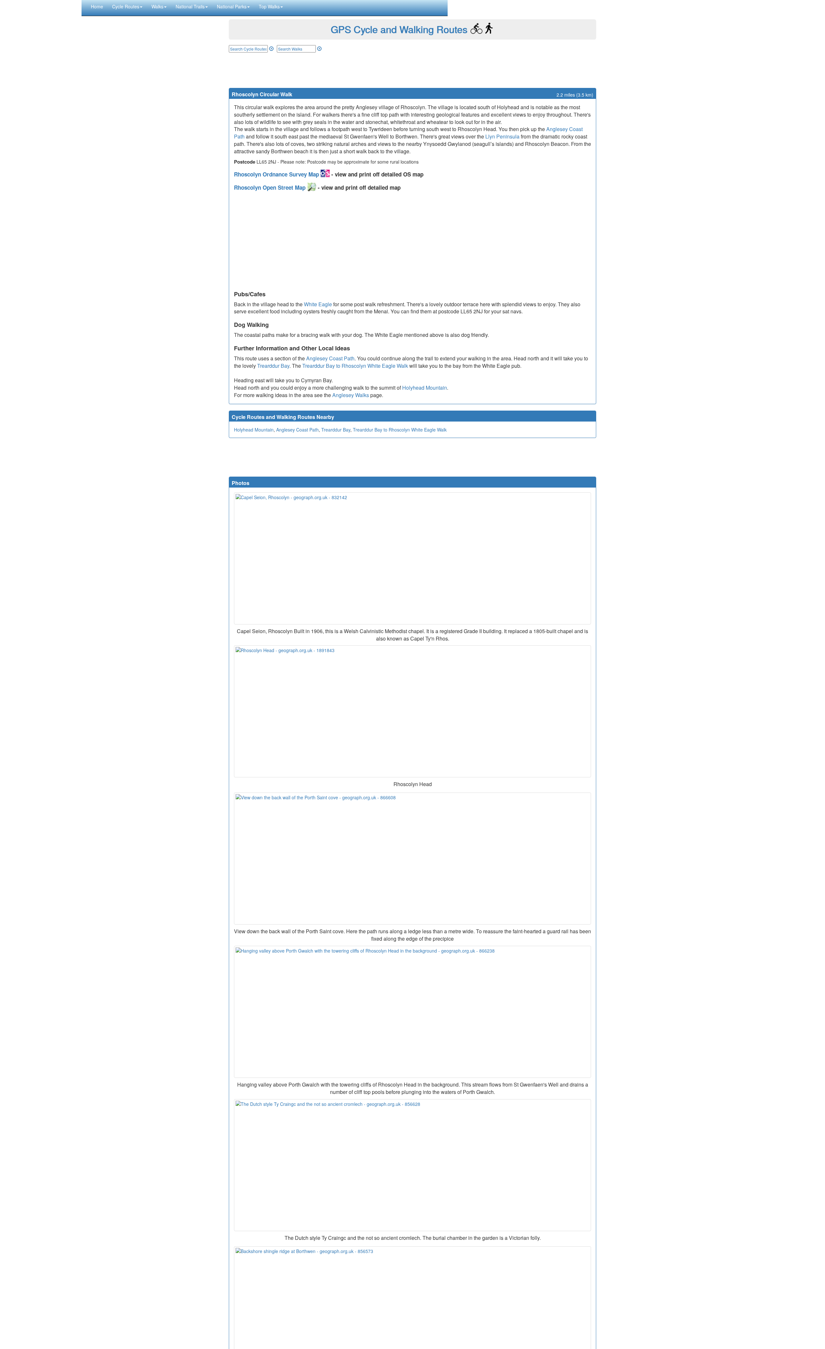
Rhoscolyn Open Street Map (270, 187)
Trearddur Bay (273, 365)
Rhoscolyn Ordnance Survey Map (277, 174)
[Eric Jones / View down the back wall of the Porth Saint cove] (412, 858)
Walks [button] (157, 6)
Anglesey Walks (350, 395)
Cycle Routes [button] (125, 6)
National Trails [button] (190, 6)
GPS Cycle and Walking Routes (399, 29)
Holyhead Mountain (424, 387)
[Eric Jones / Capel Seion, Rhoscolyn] (412, 558)
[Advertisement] (412, 70)
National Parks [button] (232, 6)
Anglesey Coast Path (330, 358)
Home (97, 6)
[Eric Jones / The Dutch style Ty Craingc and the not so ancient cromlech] (412, 1165)
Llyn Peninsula (502, 136)
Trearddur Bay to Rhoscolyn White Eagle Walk (355, 365)
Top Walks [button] (269, 6)
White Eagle (318, 304)
